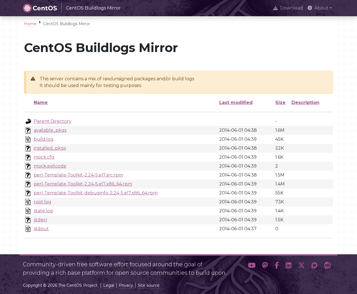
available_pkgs (50, 130)
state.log (43, 210)
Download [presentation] (291, 8)
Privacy (126, 285)
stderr (40, 219)
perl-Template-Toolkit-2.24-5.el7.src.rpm (78, 175)
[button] (252, 266)
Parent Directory (52, 121)
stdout (41, 228)
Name (41, 102)
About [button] (321, 8)
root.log (42, 201)
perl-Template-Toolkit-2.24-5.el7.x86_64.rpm (83, 184)
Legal (108, 285)
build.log (44, 139)
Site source (149, 285)
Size (280, 102)
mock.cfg (44, 157)
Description (305, 102)
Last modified (236, 102)
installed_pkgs (50, 148)
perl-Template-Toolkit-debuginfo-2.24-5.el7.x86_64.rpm (96, 193)
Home (30, 23)
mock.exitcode (50, 166)
